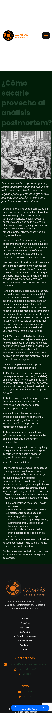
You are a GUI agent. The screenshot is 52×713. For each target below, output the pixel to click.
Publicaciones (24, 640)
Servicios (25, 631)
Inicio (25, 618)
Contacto (25, 645)
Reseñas (25, 623)
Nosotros (25, 627)
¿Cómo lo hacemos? (25, 636)
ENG (25, 649)
